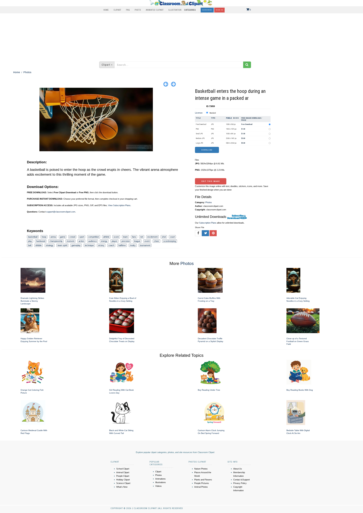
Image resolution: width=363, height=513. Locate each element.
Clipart (117, 10)
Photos (27, 72)
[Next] (173, 84)
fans (134, 237)
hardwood (40, 241)
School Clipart (122, 468)
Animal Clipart (122, 472)
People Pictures (201, 483)
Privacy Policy (240, 483)
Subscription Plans (207, 223)
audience (92, 241)
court (172, 237)
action (81, 241)
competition (93, 237)
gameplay (76, 245)
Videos (158, 486)
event (147, 241)
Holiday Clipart (123, 479)
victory (101, 245)
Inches (236, 118)
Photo (138, 10)
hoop (44, 237)
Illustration (175, 10)
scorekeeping (169, 241)
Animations (160, 479)
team (125, 237)
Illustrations (160, 482)
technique (89, 245)
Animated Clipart (155, 10)
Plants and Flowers (203, 479)
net (141, 237)
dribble (38, 245)
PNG (128, 10)
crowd (72, 237)
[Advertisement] (181, 36)
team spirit (62, 245)
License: (199, 113)
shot (164, 237)
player (114, 241)
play (30, 241)
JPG (212, 124)
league (137, 241)
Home (106, 10)
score (116, 237)
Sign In (219, 10)
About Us (237, 468)
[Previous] (165, 84)
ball (29, 245)
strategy (49, 245)
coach (111, 245)
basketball (32, 237)
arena (53, 237)
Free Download (201, 124)
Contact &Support (241, 479)
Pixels (229, 118)
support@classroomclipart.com (60, 212)
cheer (156, 241)
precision (126, 241)
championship (55, 241)
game (62, 237)
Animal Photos (201, 487)
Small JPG (199, 134)
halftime (122, 245)
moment (70, 241)
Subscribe (207, 10)
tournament (145, 245)
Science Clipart (123, 483)
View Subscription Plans (119, 205)
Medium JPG (200, 138)
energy (104, 241)
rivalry (133, 245)
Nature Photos (201, 468)
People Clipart (122, 476)
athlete (106, 237)
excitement (152, 237)
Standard (212, 113)
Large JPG (199, 143)
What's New (121, 487)
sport (81, 237)
